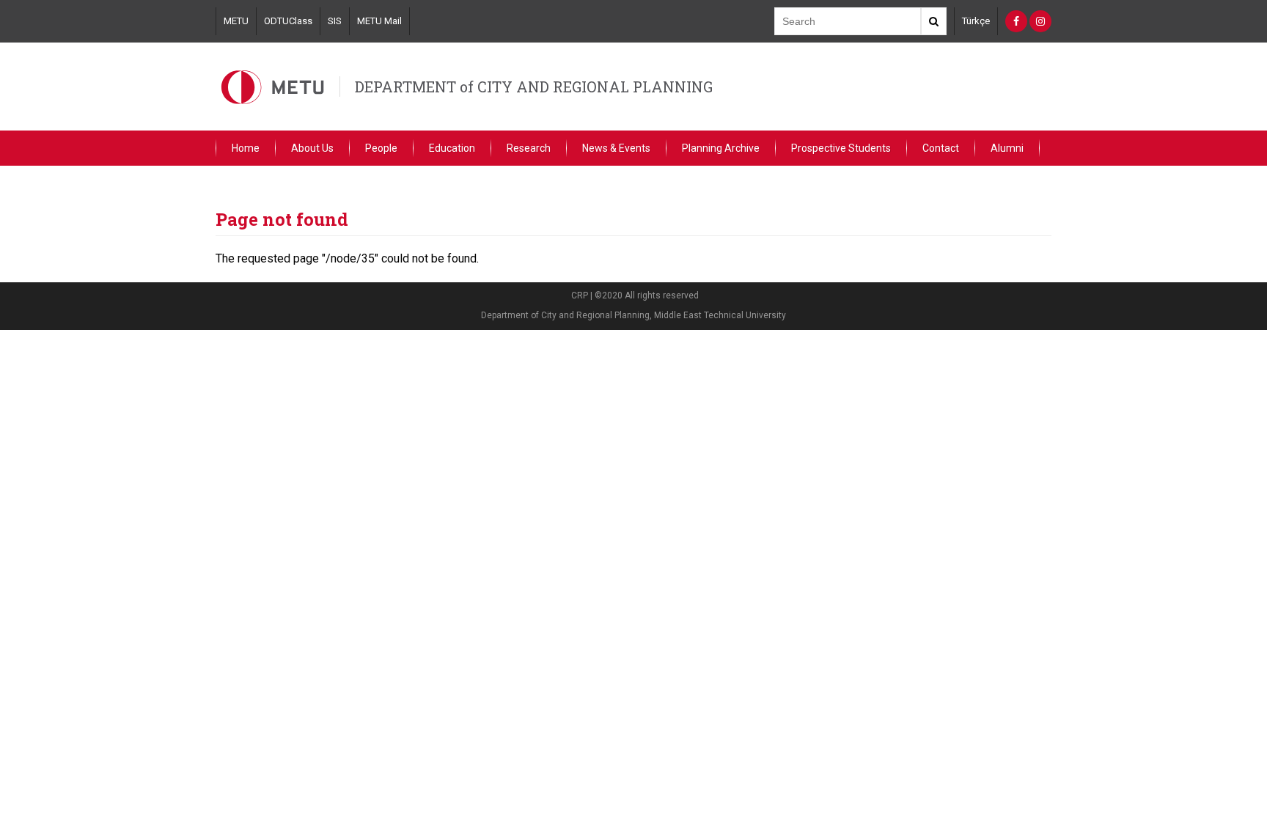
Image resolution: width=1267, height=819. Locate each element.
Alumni (1007, 148)
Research (529, 148)
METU (236, 20)
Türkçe (976, 20)
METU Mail (379, 20)
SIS (335, 20)
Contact (940, 148)
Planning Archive (721, 148)
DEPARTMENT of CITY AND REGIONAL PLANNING (534, 86)
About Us (312, 148)
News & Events (616, 148)
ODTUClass (288, 20)
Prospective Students (841, 148)
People (381, 148)
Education (452, 148)
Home (246, 148)
